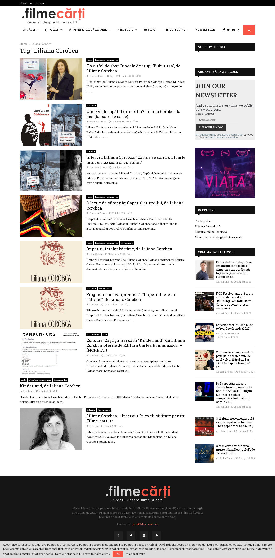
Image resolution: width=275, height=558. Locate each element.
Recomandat (127, 242)
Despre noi (26, 2)
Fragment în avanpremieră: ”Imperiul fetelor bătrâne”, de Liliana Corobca (130, 297)
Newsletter (205, 29)
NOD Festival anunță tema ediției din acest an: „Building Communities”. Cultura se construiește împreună (234, 301)
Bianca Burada (98, 121)
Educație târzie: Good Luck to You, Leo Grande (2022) (234, 326)
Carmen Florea (98, 167)
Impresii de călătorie (89, 29)
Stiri (105, 334)
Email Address (205, 113)
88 (124, 355)
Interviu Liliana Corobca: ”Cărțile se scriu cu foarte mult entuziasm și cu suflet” (135, 160)
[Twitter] (229, 30)
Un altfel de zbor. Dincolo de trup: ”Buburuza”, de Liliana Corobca (133, 68)
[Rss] (239, 30)
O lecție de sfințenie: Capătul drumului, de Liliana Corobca (135, 205)
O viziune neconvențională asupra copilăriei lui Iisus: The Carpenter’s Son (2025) (235, 422)
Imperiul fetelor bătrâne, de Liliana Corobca (129, 248)
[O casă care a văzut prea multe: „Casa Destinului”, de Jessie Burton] (204, 453)
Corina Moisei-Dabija (102, 75)
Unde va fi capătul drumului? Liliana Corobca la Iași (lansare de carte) (133, 114)
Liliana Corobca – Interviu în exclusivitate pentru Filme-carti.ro (136, 418)
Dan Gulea (96, 253)
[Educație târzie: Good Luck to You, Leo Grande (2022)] (204, 332)
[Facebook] (225, 30)
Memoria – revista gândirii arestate (219, 237)
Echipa (40, 2)
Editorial (177, 29)
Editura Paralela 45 (207, 226)
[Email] (234, 30)
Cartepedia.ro (204, 221)
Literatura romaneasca (106, 60)
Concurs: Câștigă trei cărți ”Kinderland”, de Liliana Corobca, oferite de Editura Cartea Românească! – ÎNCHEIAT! (135, 345)
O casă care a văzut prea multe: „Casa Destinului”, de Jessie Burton (235, 449)
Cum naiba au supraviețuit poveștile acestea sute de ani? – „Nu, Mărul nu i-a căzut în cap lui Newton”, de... (234, 359)
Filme (54, 29)
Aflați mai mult (135, 553)
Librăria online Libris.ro (211, 232)
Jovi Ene (94, 304)
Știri (151, 29)
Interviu (127, 29)
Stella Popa (226, 371)
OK (118, 554)
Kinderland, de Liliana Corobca (50, 385)
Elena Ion (225, 430)
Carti (89, 60)
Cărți (31, 29)
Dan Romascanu (229, 333)
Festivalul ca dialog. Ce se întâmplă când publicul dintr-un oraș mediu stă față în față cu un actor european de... (234, 269)
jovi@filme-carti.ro (145, 524)
